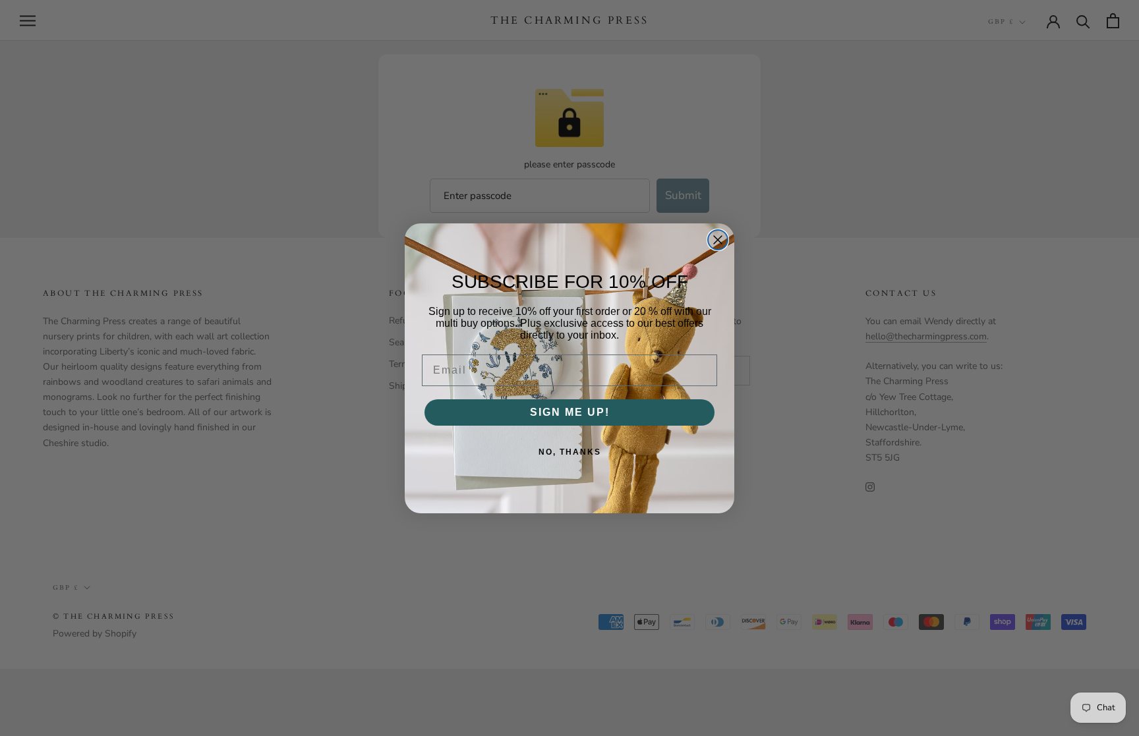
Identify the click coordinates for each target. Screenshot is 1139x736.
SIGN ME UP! (570, 412)
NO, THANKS (570, 452)
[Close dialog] (718, 240)
